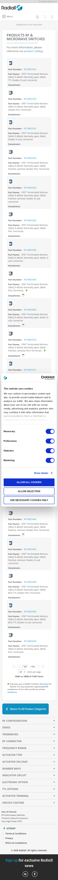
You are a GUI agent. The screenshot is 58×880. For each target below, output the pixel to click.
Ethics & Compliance (16, 842)
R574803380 (30, 220)
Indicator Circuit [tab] (14, 775)
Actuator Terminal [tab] (15, 796)
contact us (12, 692)
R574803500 (30, 641)
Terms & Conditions (15, 833)
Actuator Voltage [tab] (15, 761)
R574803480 (30, 581)
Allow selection (29, 491)
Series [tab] (6, 727)
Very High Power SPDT (12, 821)
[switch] (50, 441)
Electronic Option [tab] (15, 782)
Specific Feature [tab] (13, 802)
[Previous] (19, 666)
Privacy (9, 838)
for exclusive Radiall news (29, 862)
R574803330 (30, 98)
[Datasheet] (23, 295)
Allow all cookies (29, 482)
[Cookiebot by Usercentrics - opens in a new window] (41, 378)
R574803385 (30, 249)
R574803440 (30, 519)
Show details (41, 473)
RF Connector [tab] (12, 741)
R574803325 (30, 69)
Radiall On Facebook (34, 874)
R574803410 (30, 339)
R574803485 (30, 611)
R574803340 (30, 158)
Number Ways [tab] (11, 768)
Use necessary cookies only (29, 500)
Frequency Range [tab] (14, 748)
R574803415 (30, 369)
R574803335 (30, 128)
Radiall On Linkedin (25, 874)
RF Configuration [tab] (14, 721)
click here (43, 684)
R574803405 (30, 309)
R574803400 (30, 279)
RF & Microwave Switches (13, 815)
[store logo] (16, 7)
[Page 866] (43, 666)
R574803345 (30, 187)
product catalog (33, 51)
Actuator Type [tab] (12, 755)
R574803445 (30, 549)
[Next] (38, 666)
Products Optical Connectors (15, 818)
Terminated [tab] (10, 734)
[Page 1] (14, 666)
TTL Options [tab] (10, 789)
